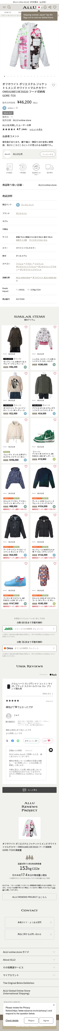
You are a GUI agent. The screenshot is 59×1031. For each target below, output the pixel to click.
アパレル (19, 263)
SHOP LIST (22, 12)
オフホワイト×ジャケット (31, 269)
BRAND (51, 12)
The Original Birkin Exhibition (18, 982)
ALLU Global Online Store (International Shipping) (16, 992)
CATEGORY (37, 12)
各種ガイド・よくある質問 (29, 922)
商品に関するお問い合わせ (29, 934)
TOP (3, 15)
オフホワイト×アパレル (26, 266)
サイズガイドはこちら (38, 240)
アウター (29, 263)
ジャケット (39, 263)
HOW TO (7, 12)
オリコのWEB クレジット (27, 648)
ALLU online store (23, 277)
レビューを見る (36, 129)
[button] (54, 7)
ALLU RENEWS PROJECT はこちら (29, 897)
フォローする (47, 154)
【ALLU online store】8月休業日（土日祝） (29, 2)
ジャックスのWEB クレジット (29, 629)
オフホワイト (21, 213)
